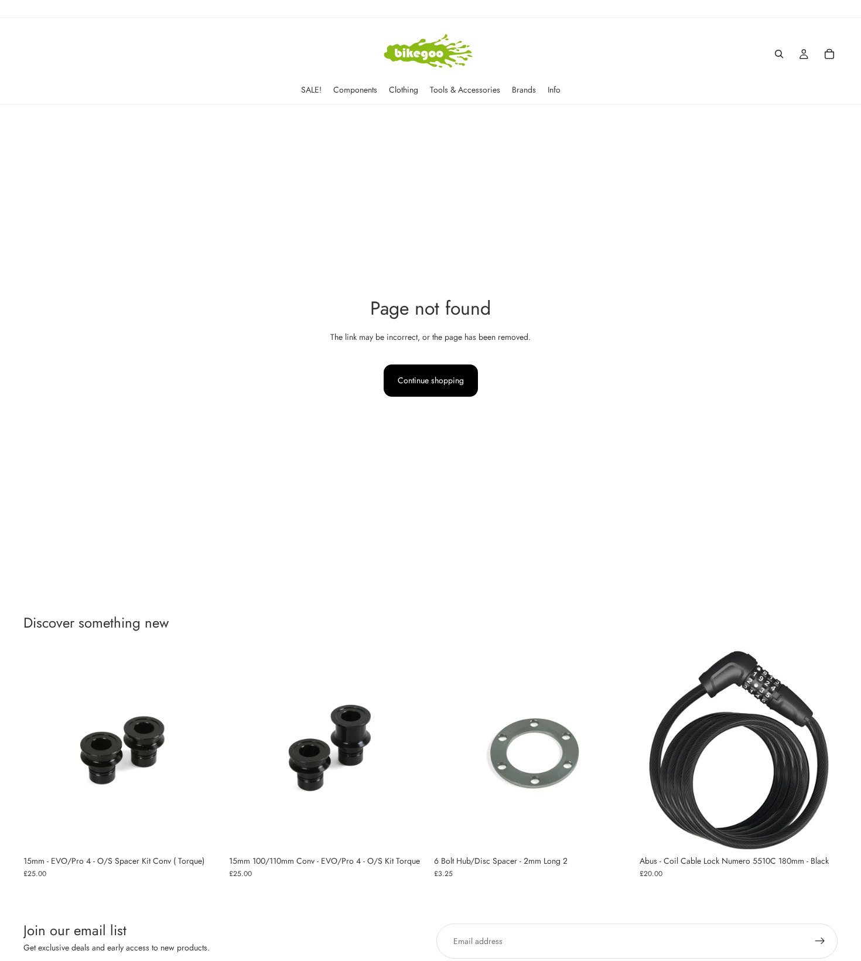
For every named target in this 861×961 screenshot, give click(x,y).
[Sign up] (820, 941)
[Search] (779, 54)
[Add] (203, 831)
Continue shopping (431, 380)
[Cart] (829, 54)
